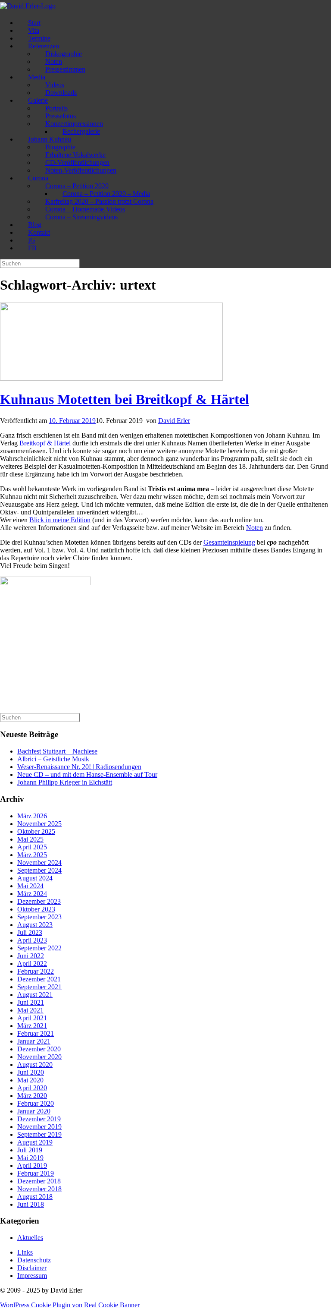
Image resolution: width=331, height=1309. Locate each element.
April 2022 (32, 963)
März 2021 (32, 1025)
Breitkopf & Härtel (45, 443)
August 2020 (35, 1064)
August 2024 (35, 878)
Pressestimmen (65, 69)
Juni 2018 (30, 1204)
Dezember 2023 (39, 901)
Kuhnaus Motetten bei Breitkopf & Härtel (124, 399)
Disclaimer (32, 1267)
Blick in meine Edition (60, 520)
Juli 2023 (29, 932)
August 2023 (35, 924)
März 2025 (32, 854)
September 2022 (39, 948)
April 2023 (32, 940)
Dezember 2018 (39, 1181)
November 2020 (39, 1056)
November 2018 (39, 1188)
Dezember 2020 (39, 1049)
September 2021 (39, 986)
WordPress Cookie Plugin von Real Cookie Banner (70, 1305)
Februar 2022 (35, 971)
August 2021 (35, 994)
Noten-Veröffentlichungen (80, 170)
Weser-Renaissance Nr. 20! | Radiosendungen (79, 766)
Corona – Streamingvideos (81, 217)
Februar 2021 (35, 1033)
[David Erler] (28, 5)
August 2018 (35, 1196)
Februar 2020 (35, 1103)
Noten (254, 527)
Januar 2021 (33, 1041)
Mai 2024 (30, 885)
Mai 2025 (30, 839)
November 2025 (39, 823)
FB (32, 248)
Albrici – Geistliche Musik (53, 759)
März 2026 (32, 816)
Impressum (32, 1275)
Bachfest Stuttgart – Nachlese (57, 751)
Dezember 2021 (39, 979)
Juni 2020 (30, 1072)
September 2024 (39, 870)
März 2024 (32, 893)
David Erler (174, 420)
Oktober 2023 (36, 909)
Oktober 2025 (36, 831)
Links (25, 1252)
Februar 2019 (35, 1173)
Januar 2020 (33, 1111)
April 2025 (32, 847)
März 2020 (32, 1095)
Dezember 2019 (39, 1119)
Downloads (61, 92)
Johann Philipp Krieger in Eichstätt (64, 782)
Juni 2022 (30, 955)
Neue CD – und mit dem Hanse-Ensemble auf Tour (87, 774)
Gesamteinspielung (229, 542)
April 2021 (32, 1018)
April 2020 (32, 1087)
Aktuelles (30, 1237)
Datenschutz (34, 1260)
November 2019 (39, 1126)
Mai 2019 (30, 1157)
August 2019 (35, 1142)
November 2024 (39, 862)
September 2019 (39, 1134)
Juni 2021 (30, 1002)
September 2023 (39, 917)
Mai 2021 (30, 1010)
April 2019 (32, 1165)
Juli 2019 (29, 1150)
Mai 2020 (30, 1080)
